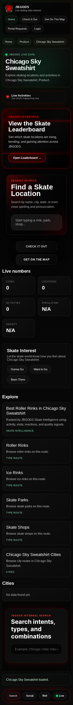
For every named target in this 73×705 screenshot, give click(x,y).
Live (61, 695)
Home (11, 19)
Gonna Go (17, 369)
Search (13, 695)
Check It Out (29, 19)
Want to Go (40, 369)
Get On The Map (55, 19)
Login (37, 28)
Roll (44, 695)
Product (24, 41)
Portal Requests (17, 28)
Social (30, 695)
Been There (18, 379)
